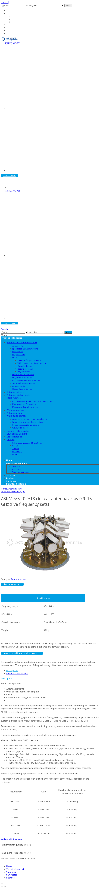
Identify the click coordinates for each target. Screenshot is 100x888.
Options (10, 439)
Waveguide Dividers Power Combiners (29, 419)
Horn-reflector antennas (23, 374)
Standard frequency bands (29, 360)
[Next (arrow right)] (5, 886)
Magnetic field (18, 354)
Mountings (17, 451)
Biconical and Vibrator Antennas (26, 380)
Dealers (10, 27)
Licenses (15, 16)
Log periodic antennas (22, 377)
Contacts (10, 30)
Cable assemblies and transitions (27, 443)
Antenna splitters (15, 392)
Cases (15, 445)
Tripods (15, 448)
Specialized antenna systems (25, 348)
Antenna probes (19, 386)
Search (68, 6)
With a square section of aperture (32, 363)
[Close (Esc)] (2, 883)
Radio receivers (14, 397)
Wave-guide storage (16, 415)
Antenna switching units (18, 395)
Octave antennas (25, 368)
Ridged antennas (25, 371)
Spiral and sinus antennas (23, 383)
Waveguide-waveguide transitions (27, 422)
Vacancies (16, 19)
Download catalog (15, 33)
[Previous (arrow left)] (2, 886)
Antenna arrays (14, 413)
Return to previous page (13, 491)
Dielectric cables (14, 436)
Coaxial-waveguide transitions (25, 425)
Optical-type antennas (22, 389)
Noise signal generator (18, 431)
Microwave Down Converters (25, 407)
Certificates (11, 874)
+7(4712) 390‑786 (12, 43)
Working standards (16, 410)
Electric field (17, 351)
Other (15, 454)
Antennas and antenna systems (22, 342)
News (9, 866)
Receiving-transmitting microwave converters (32, 401)
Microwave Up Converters (24, 404)
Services (10, 24)
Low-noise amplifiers (17, 433)
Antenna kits (17, 346)
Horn (14, 357)
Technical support (15, 869)
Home (9, 10)
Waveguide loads (20, 427)
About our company (16, 13)
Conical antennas (24, 366)
